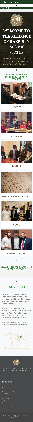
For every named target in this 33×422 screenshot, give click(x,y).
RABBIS (16, 165)
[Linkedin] (11, 382)
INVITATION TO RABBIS (16, 196)
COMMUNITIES (16, 253)
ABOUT (16, 107)
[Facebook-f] (6, 382)
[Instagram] (9, 382)
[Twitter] (3, 382)
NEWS (16, 224)
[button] (16, 5)
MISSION (16, 136)
